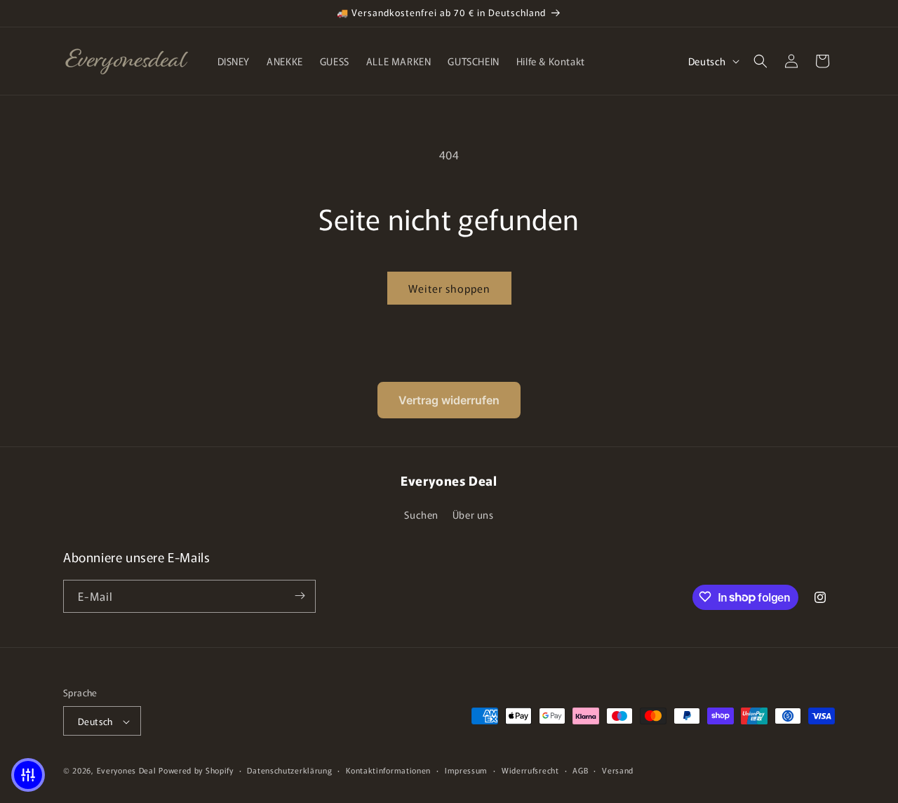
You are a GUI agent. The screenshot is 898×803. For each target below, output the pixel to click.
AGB (580, 770)
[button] (760, 61)
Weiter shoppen (449, 288)
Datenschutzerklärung (289, 770)
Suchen (421, 515)
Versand (618, 770)
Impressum (466, 770)
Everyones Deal (126, 770)
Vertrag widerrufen (449, 400)
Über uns (473, 515)
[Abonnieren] (299, 595)
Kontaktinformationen (388, 770)
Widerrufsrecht (530, 770)
